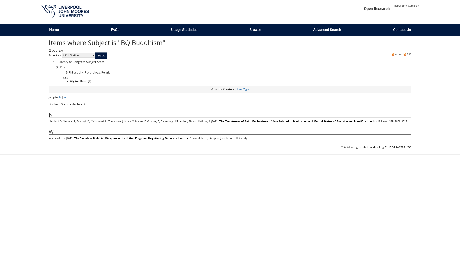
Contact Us (402, 29)
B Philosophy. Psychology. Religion (89, 72)
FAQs (115, 29)
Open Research (377, 8)
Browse (255, 29)
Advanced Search (327, 29)
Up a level (57, 50)
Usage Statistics (184, 29)
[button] (101, 55)
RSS (408, 54)
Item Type (243, 89)
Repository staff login (406, 5)
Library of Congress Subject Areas (82, 62)
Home (54, 29)
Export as (55, 55)
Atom (398, 54)
